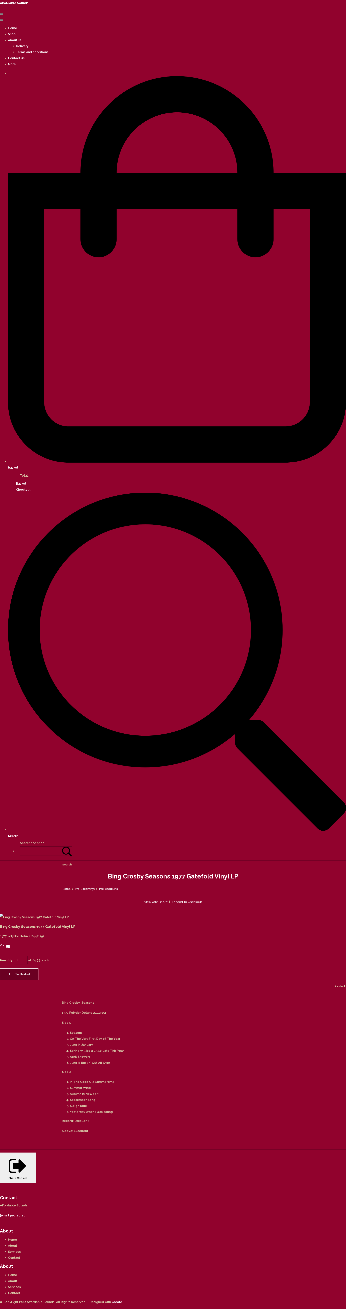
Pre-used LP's (108, 888)
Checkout (23, 489)
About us (14, 40)
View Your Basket (156, 902)
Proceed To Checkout (186, 902)
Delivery (22, 46)
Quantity (6, 960)
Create (117, 1302)
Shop (12, 34)
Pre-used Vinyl (85, 888)
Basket (21, 483)
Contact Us (16, 58)
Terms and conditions (32, 52)
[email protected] (13, 1215)
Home (12, 28)
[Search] (67, 850)
